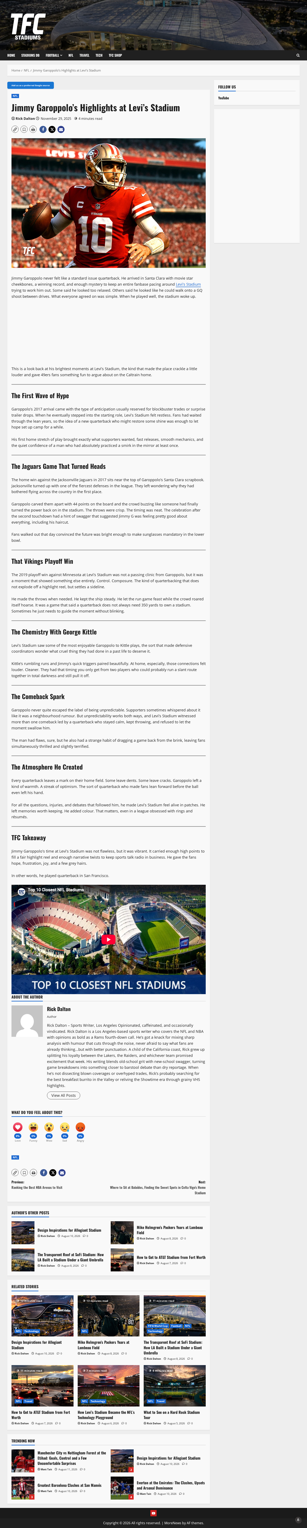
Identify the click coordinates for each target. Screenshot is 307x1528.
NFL (71, 55)
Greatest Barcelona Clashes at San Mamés (22, 1488)
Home (11, 55)
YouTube (223, 97)
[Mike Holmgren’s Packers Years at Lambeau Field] (109, 1316)
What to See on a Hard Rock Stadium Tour (172, 1414)
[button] (15, 129)
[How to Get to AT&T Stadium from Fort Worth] (42, 1386)
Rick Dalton (25, 118)
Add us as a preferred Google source (30, 85)
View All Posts (63, 1095)
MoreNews (172, 1523)
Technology (31, 1331)
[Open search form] (298, 55)
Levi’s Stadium (188, 284)
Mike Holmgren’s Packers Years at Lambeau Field (122, 1232)
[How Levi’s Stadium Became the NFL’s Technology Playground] (109, 1386)
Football (52, 55)
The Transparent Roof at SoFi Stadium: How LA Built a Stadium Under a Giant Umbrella (22, 1259)
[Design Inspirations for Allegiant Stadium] (42, 1316)
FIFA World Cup (157, 1326)
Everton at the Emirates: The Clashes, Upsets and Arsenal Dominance (122, 1488)
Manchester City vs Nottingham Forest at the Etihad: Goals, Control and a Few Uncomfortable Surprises (22, 1460)
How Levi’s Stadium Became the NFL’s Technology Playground (106, 1414)
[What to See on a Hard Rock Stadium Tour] (175, 1386)
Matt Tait (46, 1469)
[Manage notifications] (298, 1519)
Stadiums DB (30, 55)
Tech (99, 55)
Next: (158, 1187)
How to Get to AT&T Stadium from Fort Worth (122, 1259)
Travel (84, 55)
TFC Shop (115, 55)
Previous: (36, 1184)
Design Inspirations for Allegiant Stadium (22, 1232)
